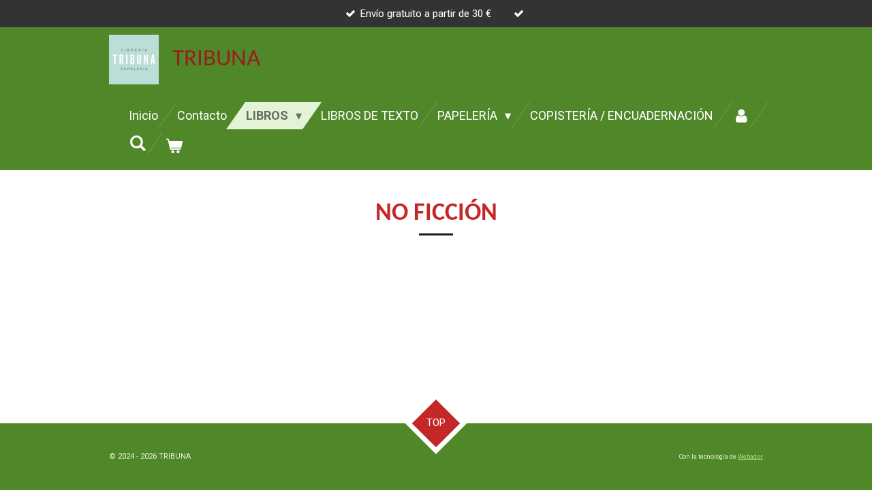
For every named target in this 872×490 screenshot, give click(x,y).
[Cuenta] (741, 115)
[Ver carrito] (173, 146)
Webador (750, 456)
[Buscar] (137, 143)
